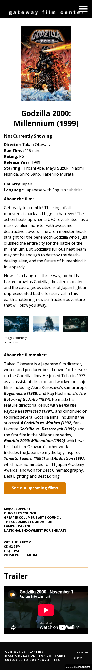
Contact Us (15, 651)
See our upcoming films (35, 488)
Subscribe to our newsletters (32, 660)
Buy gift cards (52, 655)
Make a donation (20, 655)
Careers (36, 651)
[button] (83, 9)
